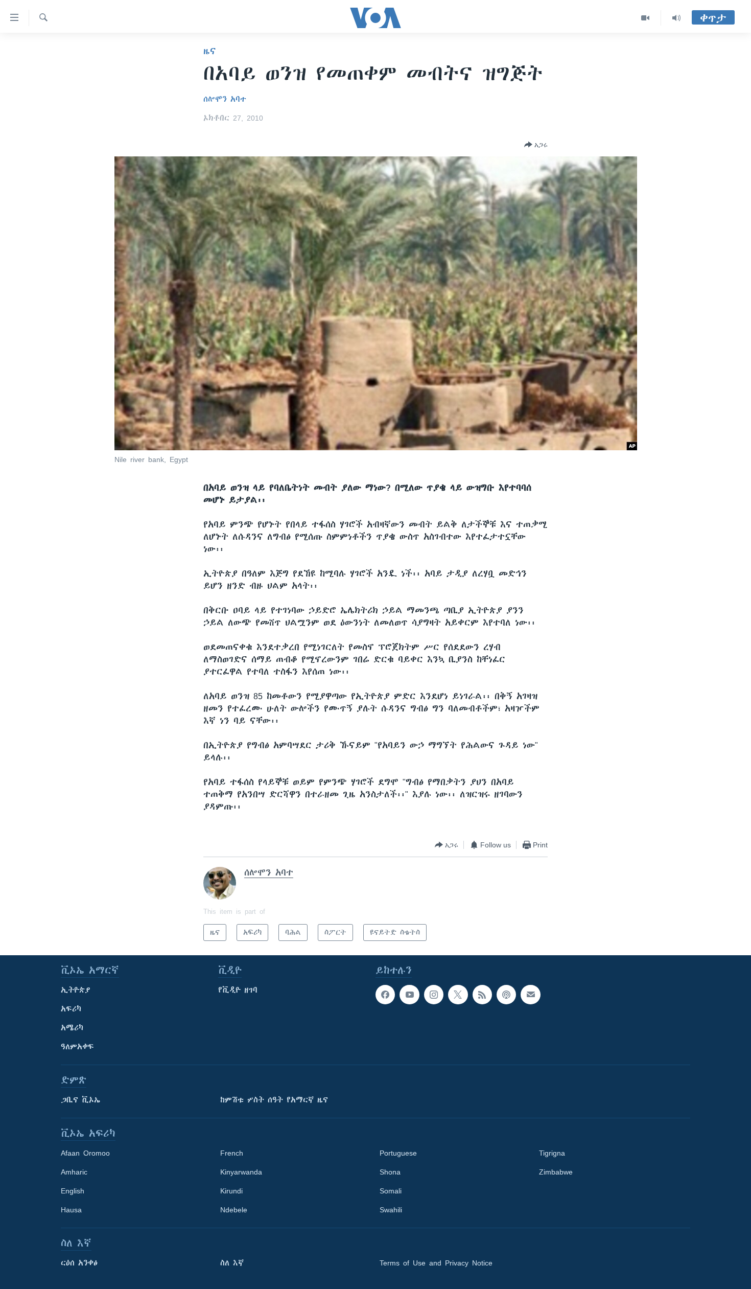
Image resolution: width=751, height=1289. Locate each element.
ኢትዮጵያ (75, 990)
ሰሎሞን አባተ (224, 99)
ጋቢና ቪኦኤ (80, 1099)
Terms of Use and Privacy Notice (436, 1263)
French (231, 1153)
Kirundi (231, 1190)
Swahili (391, 1209)
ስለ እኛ (232, 1263)
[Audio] (676, 18)
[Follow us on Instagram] (433, 994)
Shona (390, 1172)
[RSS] (482, 994)
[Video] (645, 18)
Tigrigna (552, 1153)
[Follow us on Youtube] (409, 994)
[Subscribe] (530, 994)
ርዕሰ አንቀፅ (79, 1263)
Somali (391, 1190)
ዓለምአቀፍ (77, 1046)
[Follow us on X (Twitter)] (457, 994)
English (72, 1190)
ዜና (209, 51)
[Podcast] (506, 994)
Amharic (74, 1172)
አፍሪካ (71, 1009)
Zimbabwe (556, 1172)
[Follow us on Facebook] (385, 994)
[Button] (536, 145)
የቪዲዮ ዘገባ (237, 990)
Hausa (71, 1209)
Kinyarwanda (241, 1172)
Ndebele (233, 1209)
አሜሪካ (72, 1027)
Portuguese (398, 1153)
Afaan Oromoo (85, 1153)
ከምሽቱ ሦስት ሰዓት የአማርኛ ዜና (274, 1099)
